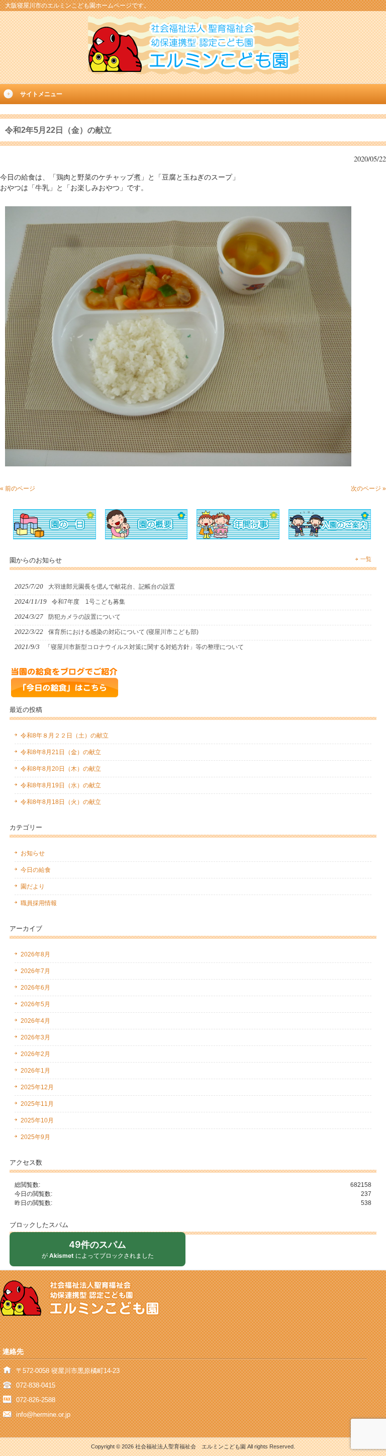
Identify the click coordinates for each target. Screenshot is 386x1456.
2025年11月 (37, 1103)
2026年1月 (35, 1070)
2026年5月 (35, 1004)
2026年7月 (35, 971)
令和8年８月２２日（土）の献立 (65, 735)
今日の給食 (36, 869)
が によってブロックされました (102, 1252)
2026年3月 (35, 1037)
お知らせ (33, 853)
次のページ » (368, 488)
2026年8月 (35, 954)
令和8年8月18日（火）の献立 (61, 801)
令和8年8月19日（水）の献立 (61, 785)
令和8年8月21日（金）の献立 (61, 752)
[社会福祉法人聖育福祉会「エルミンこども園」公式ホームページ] (193, 71)
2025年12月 (37, 1087)
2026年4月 (35, 1020)
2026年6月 (35, 987)
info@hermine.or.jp (43, 1414)
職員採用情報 (39, 903)
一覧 (365, 559)
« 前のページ (17, 488)
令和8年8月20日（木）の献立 (61, 768)
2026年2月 (35, 1054)
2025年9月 (35, 1137)
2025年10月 (37, 1120)
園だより (33, 886)
